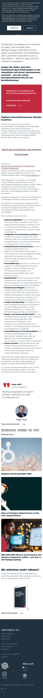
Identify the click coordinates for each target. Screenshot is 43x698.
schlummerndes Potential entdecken (18, 103)
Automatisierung (33, 175)
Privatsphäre (6, 685)
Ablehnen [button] (29, 28)
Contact (4, 657)
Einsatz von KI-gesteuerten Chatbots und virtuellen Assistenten (18, 167)
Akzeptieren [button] (14, 28)
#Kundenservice (8, 430)
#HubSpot (22, 430)
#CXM (36, 430)
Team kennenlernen (10, 424)
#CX (30, 430)
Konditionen (17, 685)
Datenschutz (28, 685)
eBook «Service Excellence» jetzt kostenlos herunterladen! (21, 152)
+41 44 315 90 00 (13, 654)
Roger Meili (21, 420)
